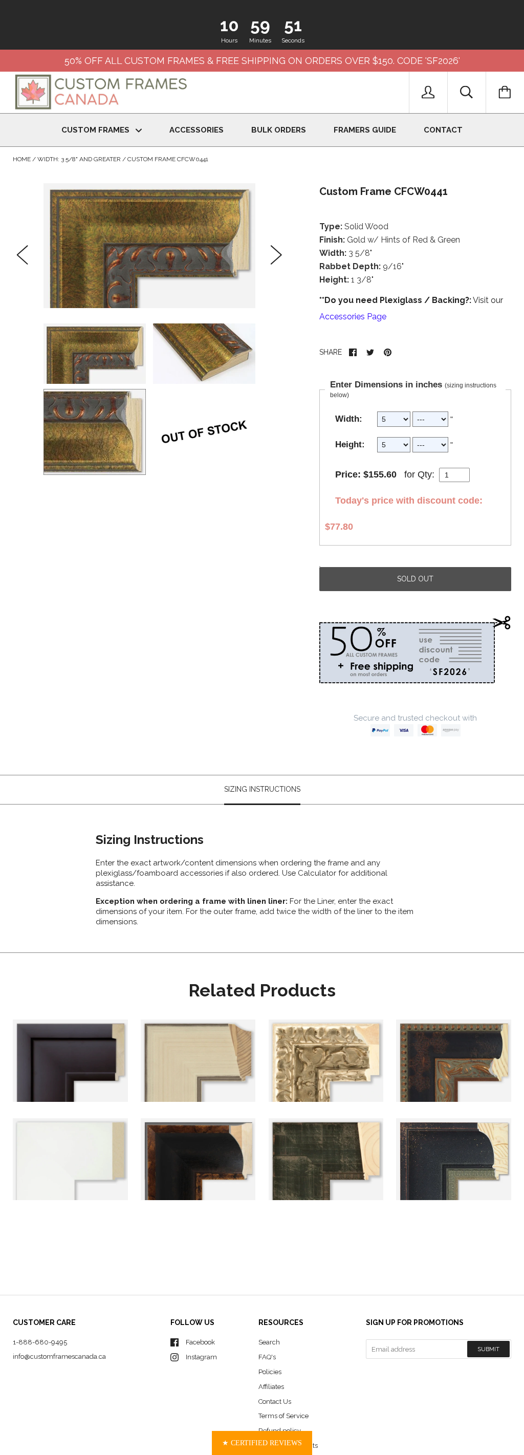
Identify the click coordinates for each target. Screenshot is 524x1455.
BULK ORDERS (278, 130)
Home (22, 159)
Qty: (426, 474)
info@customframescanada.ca (59, 1356)
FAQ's (267, 1357)
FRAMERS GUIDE (365, 130)
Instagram (201, 1357)
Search (269, 1342)
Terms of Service (283, 1416)
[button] (262, 1443)
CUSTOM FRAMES (96, 130)
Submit (488, 1349)
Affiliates (271, 1387)
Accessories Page (352, 316)
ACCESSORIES (196, 130)
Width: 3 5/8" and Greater (79, 159)
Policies (269, 1372)
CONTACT (443, 130)
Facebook (200, 1342)
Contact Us (274, 1401)
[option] (149, 245)
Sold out (415, 579)
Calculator (318, 873)
